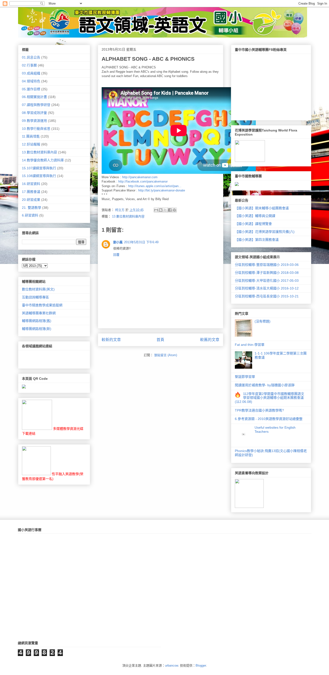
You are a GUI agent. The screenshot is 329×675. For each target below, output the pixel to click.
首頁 (160, 340)
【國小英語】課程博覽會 (253, 224)
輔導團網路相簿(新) (36, 329)
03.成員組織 (31, 73)
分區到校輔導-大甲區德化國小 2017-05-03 (267, 280)
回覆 (116, 254)
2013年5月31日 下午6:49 (141, 242)
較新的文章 (111, 340)
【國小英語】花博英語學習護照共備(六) (265, 232)
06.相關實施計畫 (34, 97)
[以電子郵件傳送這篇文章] (156, 210)
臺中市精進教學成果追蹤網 (42, 305)
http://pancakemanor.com (140, 177)
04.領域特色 (31, 81)
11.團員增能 (31, 136)
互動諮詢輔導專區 (35, 297)
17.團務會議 (31, 192)
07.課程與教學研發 (36, 105)
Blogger (201, 665)
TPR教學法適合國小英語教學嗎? (259, 410)
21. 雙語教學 (31, 208)
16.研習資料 (31, 184)
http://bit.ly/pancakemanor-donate (161, 190)
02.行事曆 (29, 65)
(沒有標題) (262, 321)
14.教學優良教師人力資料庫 (43, 160)
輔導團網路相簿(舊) (36, 321)
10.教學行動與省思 (36, 129)
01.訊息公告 (31, 57)
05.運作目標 (31, 89)
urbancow (171, 665)
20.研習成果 (31, 200)
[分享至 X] (165, 210)
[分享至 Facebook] (169, 210)
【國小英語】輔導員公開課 (255, 216)
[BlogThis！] (160, 210)
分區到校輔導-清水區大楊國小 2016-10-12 (267, 288)
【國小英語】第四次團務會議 (257, 240)
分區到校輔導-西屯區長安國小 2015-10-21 (267, 296)
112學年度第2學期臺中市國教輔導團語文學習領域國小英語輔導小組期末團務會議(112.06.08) (269, 398)
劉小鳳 (118, 242)
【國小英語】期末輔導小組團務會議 (262, 208)
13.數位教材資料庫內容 (128, 216)
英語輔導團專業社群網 (39, 313)
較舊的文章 (209, 340)
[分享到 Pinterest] (174, 210)
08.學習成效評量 (34, 113)
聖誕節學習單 (245, 377)
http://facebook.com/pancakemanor (143, 181)
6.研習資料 (30, 215)
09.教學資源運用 (34, 121)
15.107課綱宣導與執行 (39, 168)
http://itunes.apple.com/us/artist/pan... (154, 186)
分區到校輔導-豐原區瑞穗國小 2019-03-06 (267, 265)
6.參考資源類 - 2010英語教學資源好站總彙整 (269, 419)
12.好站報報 (31, 144)
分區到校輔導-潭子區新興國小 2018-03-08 (267, 273)
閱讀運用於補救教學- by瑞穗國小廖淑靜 (265, 385)
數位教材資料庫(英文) (38, 289)
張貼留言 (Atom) (165, 355)
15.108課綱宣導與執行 (39, 176)
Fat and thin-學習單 (249, 345)
